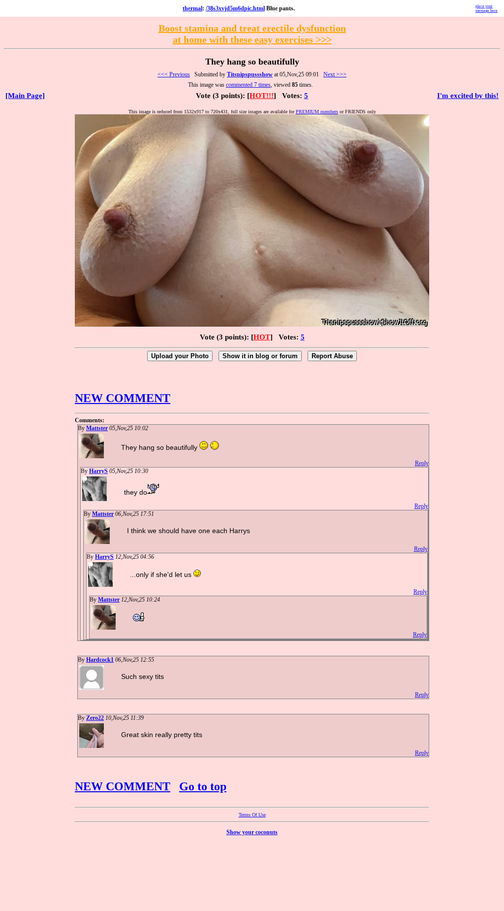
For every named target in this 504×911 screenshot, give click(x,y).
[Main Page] (25, 96)
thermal (192, 8)
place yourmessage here (486, 8)
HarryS (98, 471)
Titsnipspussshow (250, 74)
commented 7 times (248, 84)
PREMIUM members (317, 111)
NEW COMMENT (122, 398)
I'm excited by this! (468, 96)
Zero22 (95, 717)
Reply (422, 463)
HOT (261, 337)
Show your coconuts (252, 832)
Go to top (202, 786)
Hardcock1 (100, 659)
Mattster (97, 428)
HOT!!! (262, 96)
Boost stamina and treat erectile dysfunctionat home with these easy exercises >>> (252, 34)
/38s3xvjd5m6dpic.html (235, 8)
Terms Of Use (252, 814)
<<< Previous (174, 74)
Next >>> (334, 74)
